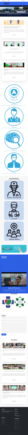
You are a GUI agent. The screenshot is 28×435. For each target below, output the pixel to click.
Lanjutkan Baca (14, 401)
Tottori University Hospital (17, 422)
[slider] (10, 285)
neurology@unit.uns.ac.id (18, 415)
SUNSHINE (16, 426)
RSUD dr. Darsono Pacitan (17, 420)
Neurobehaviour (3, 421)
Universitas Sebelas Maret (18, 427)
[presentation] (1, 303)
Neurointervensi (3, 422)
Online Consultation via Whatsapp (9, 290)
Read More (14, 56)
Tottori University (16, 421)
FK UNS (15, 428)
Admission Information (20, 290)
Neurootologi (3, 420)
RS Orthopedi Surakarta (17, 425)
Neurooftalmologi (3, 419)
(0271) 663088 (16, 413)
